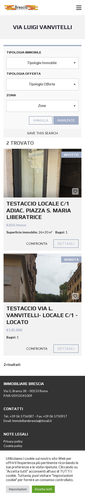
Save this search (42, 133)
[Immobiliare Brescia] (19, 7)
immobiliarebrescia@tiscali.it (32, 421)
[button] (42, 63)
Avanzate (66, 120)
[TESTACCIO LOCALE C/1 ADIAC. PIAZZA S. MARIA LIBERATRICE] (42, 173)
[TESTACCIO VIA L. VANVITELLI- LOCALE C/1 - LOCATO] (42, 278)
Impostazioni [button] (18, 489)
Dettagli (66, 243)
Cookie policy (13, 446)
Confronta (36, 243)
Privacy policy (13, 441)
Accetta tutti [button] (43, 489)
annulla (40, 120)
